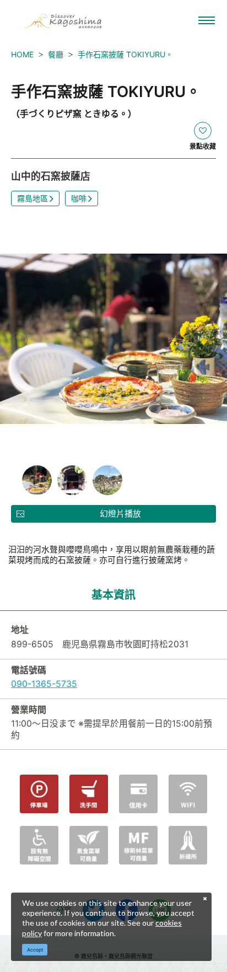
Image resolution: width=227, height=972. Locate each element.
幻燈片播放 (120, 513)
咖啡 (79, 198)
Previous (19, 339)
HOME (22, 54)
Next (207, 339)
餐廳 (55, 54)
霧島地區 (32, 198)
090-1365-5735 (44, 684)
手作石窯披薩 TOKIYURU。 (125, 54)
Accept (35, 950)
